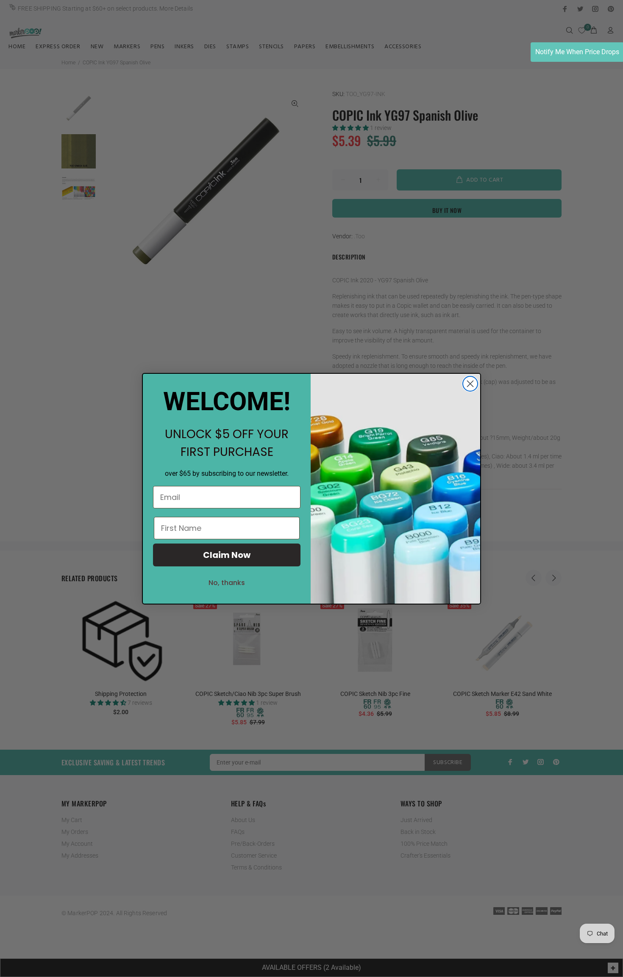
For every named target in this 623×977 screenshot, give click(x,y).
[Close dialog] (470, 383)
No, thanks (227, 583)
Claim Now (226, 555)
